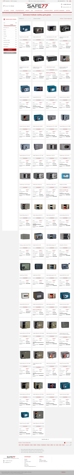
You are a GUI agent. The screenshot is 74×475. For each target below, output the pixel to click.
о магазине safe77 (39, 10)
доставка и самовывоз (59, 10)
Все (71, 442)
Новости (27, 10)
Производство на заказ (42, 8)
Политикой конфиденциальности (19, 473)
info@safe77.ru (8, 462)
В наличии (25, 39)
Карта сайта (26, 465)
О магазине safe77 (27, 461)
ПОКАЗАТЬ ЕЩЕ (44, 439)
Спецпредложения (20, 10)
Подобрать (10, 49)
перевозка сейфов (48, 10)
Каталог (7, 10)
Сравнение (6, 1)
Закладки (14, 1)
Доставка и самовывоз (43, 461)
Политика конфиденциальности (30, 466)
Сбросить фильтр (9, 52)
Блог (32, 10)
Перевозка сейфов (42, 460)
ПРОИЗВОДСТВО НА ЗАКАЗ (15, 458)
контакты (68, 10)
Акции (40, 459)
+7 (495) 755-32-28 (67, 4)
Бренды (12, 10)
